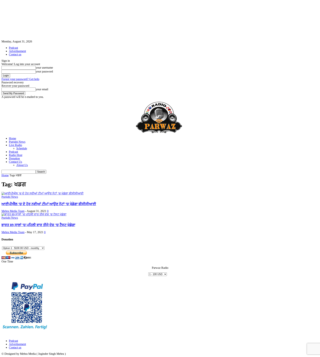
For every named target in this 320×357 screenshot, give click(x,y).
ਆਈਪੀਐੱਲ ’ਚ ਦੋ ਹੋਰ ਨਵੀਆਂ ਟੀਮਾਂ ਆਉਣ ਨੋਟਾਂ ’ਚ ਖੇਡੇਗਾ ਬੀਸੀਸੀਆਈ (48, 204)
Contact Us (15, 161)
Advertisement (17, 51)
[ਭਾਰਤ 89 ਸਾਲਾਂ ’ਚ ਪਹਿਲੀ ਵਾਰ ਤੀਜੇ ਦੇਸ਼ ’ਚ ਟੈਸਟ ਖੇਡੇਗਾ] (33, 214)
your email (42, 89)
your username (44, 67)
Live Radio (15, 145)
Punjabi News (17, 141)
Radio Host (15, 155)
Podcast (13, 47)
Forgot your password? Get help (20, 79)
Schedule (21, 148)
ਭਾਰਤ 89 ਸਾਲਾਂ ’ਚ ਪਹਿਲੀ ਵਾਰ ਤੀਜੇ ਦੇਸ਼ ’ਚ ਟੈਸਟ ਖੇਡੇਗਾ (38, 225)
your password (44, 71)
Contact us (15, 54)
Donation (14, 158)
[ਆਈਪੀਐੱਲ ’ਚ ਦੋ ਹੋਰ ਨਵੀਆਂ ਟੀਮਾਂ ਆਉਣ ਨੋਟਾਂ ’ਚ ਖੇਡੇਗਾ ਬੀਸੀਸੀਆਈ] (42, 193)
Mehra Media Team (12, 211)
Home (12, 138)
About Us (22, 165)
